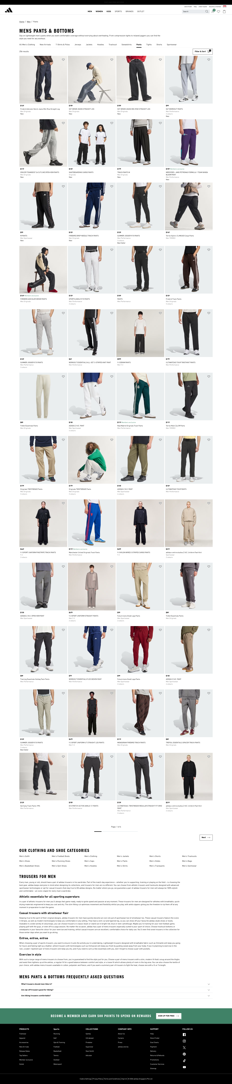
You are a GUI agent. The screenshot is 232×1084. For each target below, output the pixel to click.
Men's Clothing (90, 856)
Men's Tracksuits (189, 856)
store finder (188, 6)
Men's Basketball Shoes (29, 866)
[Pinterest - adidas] (197, 1054)
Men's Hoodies (90, 866)
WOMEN (99, 12)
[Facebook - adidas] (197, 1035)
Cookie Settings (85, 1079)
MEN (90, 12)
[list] (116, 45)
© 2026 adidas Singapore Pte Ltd (140, 1079)
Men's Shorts (155, 856)
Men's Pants (122, 861)
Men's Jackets (123, 856)
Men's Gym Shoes (59, 866)
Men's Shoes (24, 861)
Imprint (124, 1079)
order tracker (203, 6)
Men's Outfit (24, 856)
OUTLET (140, 12)
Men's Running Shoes (61, 861)
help (195, 6)
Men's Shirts (122, 866)
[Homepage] (9, 10)
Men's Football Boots (61, 856)
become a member (215, 6)
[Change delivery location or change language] (224, 7)
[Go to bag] (224, 11)
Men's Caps (89, 861)
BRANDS (129, 12)
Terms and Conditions (112, 1079)
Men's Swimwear (189, 866)
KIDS (109, 12)
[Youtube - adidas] (197, 1067)
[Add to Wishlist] (63, 60)
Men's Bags (187, 861)
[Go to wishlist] (218, 11)
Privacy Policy (98, 1079)
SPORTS (118, 12)
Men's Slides (154, 861)
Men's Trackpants (157, 866)
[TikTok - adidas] (197, 1061)
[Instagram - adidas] (197, 1041)
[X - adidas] (197, 1048)
